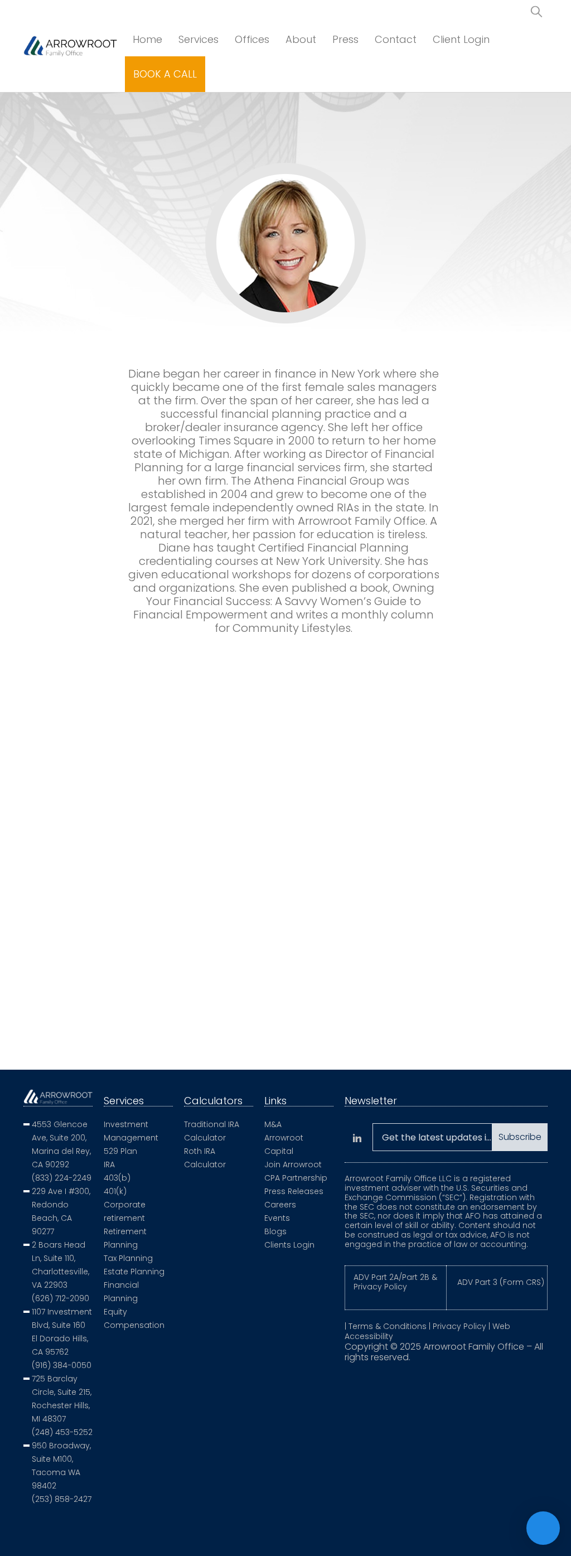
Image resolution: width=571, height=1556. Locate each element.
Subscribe (520, 1136)
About (301, 39)
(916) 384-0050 (61, 1365)
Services (198, 39)
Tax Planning (128, 1258)
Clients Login (289, 1244)
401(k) (115, 1191)
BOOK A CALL (165, 74)
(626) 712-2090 (60, 1298)
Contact (396, 39)
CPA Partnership (295, 1177)
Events (277, 1218)
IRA (109, 1164)
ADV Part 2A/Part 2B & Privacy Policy (395, 1282)
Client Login (461, 39)
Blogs (275, 1231)
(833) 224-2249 (61, 1177)
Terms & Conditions (388, 1326)
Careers (280, 1204)
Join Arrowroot (293, 1164)
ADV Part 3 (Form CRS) (500, 1282)
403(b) (117, 1177)
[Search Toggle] (536, 11)
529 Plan (120, 1151)
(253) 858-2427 (61, 1499)
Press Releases (293, 1191)
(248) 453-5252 (62, 1432)
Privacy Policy (459, 1326)
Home (147, 39)
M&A (273, 1124)
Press (345, 39)
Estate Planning (134, 1271)
